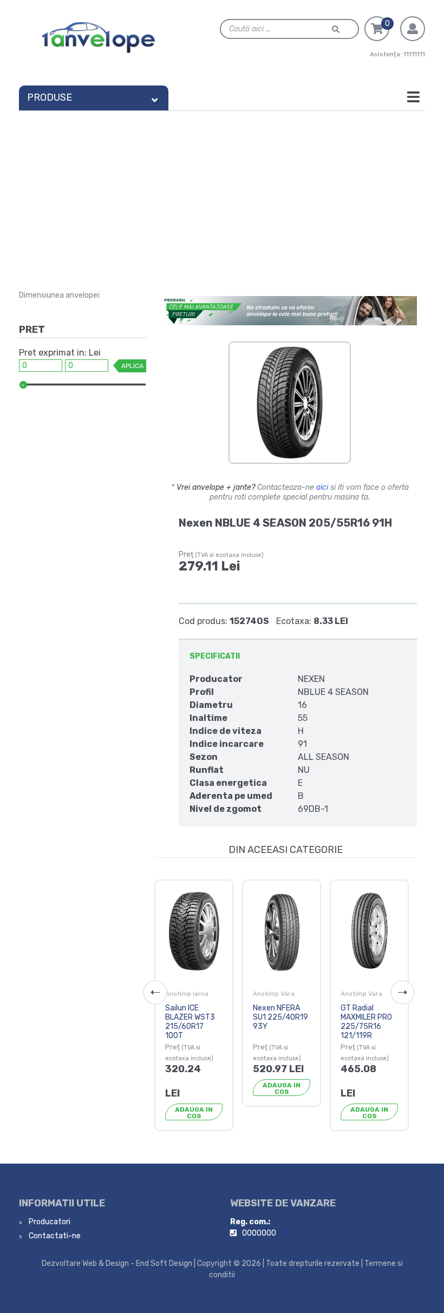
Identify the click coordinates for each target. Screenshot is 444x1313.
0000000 (259, 1233)
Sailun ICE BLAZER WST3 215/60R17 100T (190, 1021)
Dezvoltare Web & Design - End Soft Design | (118, 1263)
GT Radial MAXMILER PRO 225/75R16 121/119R (366, 1021)
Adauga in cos (194, 1113)
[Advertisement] (222, 192)
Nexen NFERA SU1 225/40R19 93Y (280, 1017)
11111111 (414, 54)
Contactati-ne (54, 1235)
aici (322, 487)
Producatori (48, 1221)
